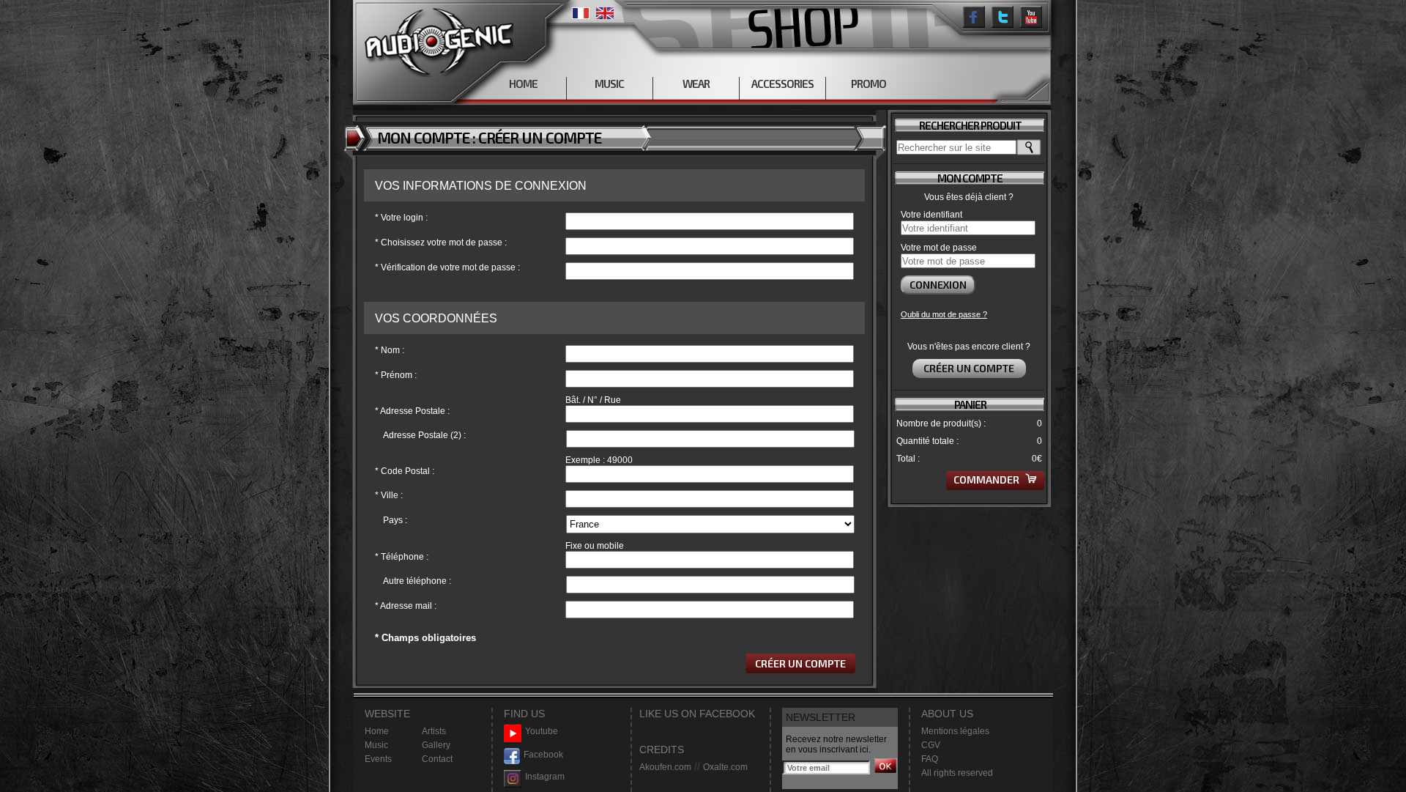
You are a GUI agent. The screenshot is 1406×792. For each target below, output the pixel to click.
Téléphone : (401, 557)
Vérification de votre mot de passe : (447, 267)
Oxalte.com (725, 767)
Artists (434, 731)
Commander (987, 479)
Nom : (389, 350)
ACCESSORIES (782, 83)
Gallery (436, 745)
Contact (437, 759)
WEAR (696, 83)
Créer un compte (968, 368)
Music (376, 745)
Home (377, 731)
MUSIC (609, 83)
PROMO (868, 83)
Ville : (389, 495)
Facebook (543, 755)
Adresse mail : (405, 606)
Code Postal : (404, 471)
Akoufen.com (665, 767)
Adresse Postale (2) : (424, 435)
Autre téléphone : (417, 581)
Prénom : (396, 375)
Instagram (545, 776)
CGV (930, 745)
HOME (523, 83)
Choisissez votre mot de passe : (441, 242)
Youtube (541, 731)
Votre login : (401, 217)
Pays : (395, 520)
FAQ (929, 759)
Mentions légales (955, 731)
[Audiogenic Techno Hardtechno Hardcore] (436, 38)
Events (378, 759)
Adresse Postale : (412, 411)
